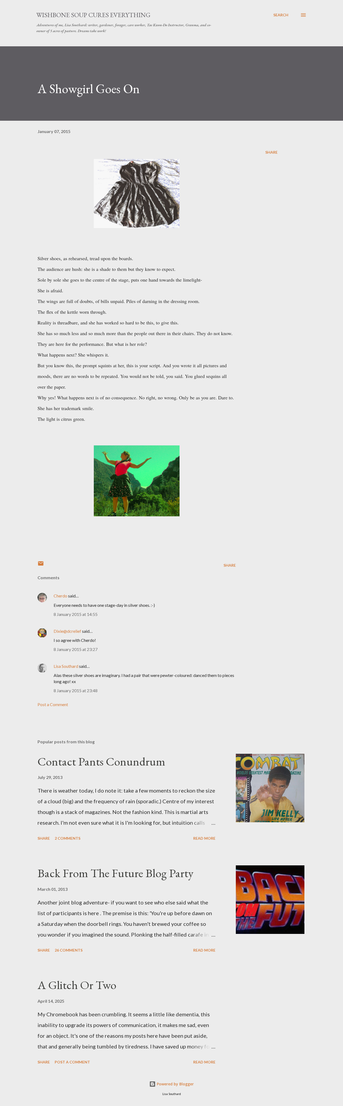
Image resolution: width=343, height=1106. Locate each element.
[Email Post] (41, 565)
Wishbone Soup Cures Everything (93, 15)
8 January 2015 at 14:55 (76, 614)
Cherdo (60, 595)
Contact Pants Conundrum (101, 761)
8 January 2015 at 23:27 (76, 649)
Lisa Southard (66, 666)
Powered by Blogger (175, 1083)
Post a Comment (53, 704)
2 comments (67, 838)
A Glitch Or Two (77, 985)
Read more (204, 838)
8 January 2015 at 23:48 (76, 690)
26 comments (69, 950)
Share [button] (271, 152)
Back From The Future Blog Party (115, 873)
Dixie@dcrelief (67, 631)
